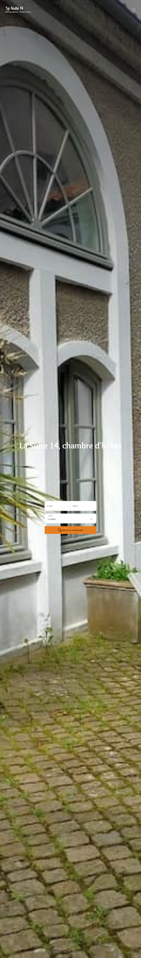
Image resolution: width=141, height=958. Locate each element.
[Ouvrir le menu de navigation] (133, 10)
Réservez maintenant (72, 530)
